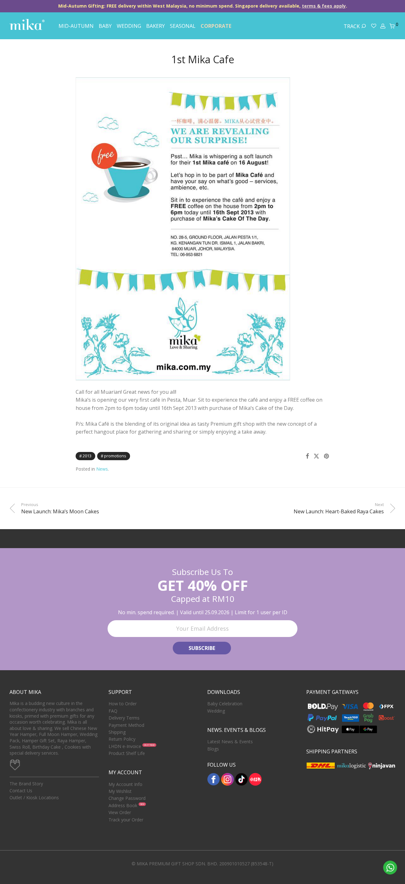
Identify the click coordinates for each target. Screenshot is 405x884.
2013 (87, 456)
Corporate (216, 25)
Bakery (155, 25)
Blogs (213, 749)
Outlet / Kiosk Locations (34, 797)
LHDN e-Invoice (125, 746)
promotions (115, 456)
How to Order (123, 704)
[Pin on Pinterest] (327, 456)
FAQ (113, 711)
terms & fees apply (324, 6)
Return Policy (122, 739)
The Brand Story (26, 784)
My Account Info (125, 784)
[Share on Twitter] (316, 456)
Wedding (129, 25)
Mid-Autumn (76, 25)
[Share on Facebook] (307, 456)
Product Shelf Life (127, 753)
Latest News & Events (230, 742)
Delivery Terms (124, 718)
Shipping (117, 732)
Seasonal (183, 25)
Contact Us (20, 791)
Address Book (123, 805)
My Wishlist (120, 791)
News (102, 469)
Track (352, 26)
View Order (120, 812)
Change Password (127, 798)
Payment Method (126, 725)
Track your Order (126, 820)
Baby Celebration (224, 704)
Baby (105, 25)
